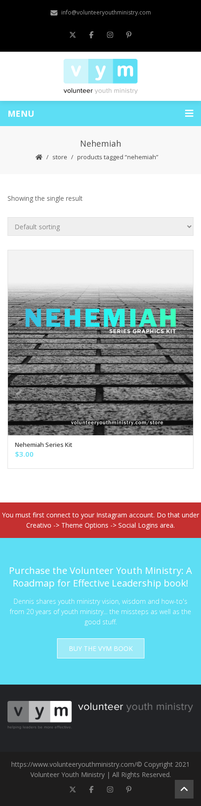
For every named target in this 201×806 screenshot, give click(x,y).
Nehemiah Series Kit (43, 444)
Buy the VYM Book (101, 648)
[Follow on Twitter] (72, 34)
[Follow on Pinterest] (128, 34)
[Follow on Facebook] (91, 34)
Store (59, 157)
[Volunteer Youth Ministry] (101, 75)
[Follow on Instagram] (109, 34)
